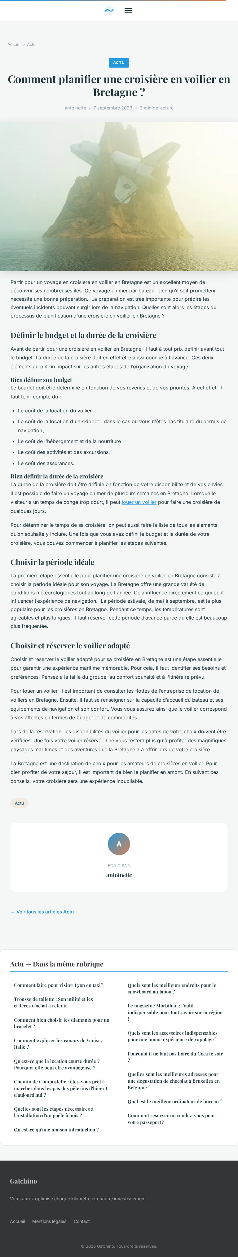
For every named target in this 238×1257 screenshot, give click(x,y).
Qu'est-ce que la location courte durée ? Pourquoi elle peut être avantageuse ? (56, 1064)
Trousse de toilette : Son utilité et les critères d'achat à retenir (53, 1002)
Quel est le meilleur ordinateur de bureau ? (175, 1101)
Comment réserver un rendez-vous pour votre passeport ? (171, 1118)
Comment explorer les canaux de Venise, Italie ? (58, 1043)
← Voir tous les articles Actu (42, 912)
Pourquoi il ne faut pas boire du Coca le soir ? (175, 1056)
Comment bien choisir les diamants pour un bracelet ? (61, 1023)
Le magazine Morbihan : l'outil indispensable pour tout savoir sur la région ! (175, 1012)
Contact (82, 1221)
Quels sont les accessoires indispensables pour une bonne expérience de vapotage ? (173, 1036)
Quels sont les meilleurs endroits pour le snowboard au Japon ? (172, 988)
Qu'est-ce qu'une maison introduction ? (56, 1129)
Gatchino (23, 1180)
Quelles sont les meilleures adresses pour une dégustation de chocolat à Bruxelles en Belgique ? (174, 1080)
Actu (31, 44)
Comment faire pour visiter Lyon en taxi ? (58, 985)
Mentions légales (49, 1221)
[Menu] (128, 11)
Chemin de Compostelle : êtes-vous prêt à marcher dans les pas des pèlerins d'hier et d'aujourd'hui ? (60, 1088)
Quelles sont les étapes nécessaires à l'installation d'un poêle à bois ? (54, 1112)
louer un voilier (139, 502)
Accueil (14, 44)
